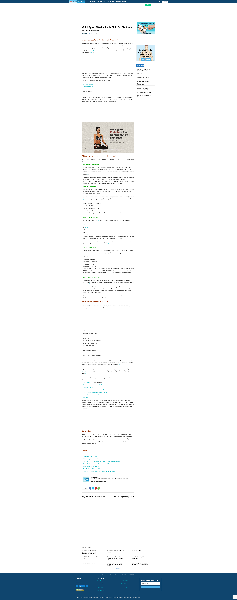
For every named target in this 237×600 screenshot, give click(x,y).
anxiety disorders (95, 394)
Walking (86, 224)
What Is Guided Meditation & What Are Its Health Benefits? (98, 464)
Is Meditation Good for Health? (91, 466)
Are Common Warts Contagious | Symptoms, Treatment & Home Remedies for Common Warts (90, 552)
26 (101, 384)
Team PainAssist (97, 33)
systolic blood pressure (101, 360)
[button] (159, 1)
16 (89, 283)
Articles (84, 33)
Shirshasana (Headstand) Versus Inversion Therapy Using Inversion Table (115, 558)
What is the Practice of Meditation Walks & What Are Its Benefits (99, 471)
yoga (98, 220)
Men (143, 59)
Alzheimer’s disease (88, 384)
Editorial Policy (100, 587)
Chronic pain (86, 397)
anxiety (106, 50)
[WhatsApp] (98, 488)
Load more (118, 568)
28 (103, 389)
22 (85, 371)
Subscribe (150, 586)
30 (102, 404)
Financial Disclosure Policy (126, 583)
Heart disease (86, 382)
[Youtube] (87, 586)
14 (86, 273)
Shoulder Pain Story (136, 550)
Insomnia (85, 389)
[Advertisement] (108, 16)
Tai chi (86, 227)
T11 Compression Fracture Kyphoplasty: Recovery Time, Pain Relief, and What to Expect (143, 88)
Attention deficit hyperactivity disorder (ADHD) (95, 392)
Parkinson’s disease (88, 387)
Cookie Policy (124, 587)
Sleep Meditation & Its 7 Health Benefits (93, 468)
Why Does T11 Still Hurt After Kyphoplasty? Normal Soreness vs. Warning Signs (143, 83)
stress (100, 50)
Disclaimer (130, 595)
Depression (86, 394)
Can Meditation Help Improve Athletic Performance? (96, 454)
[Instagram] (80, 586)
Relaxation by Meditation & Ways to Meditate (94, 459)
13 (108, 243)
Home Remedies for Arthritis (88, 563)
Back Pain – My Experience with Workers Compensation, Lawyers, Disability (115, 564)
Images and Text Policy (102, 584)
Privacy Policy (100, 580)
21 (83, 371)
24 (85, 373)
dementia (98, 384)
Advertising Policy (125, 580)
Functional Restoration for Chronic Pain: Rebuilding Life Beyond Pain (143, 77)
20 (82, 371)
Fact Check (148, 4)
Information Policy (101, 590)
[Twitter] (93, 488)
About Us (77, 580)
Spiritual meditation (88, 86)
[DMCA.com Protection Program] (80, 590)
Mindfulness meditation (89, 84)
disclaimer (93, 479)
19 (119, 364)
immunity (95, 50)
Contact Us (78, 582)
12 (99, 213)
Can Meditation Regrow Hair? (90, 456)
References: (85, 447)
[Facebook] (90, 488)
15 (87, 273)
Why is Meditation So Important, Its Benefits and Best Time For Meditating (102, 461)
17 (103, 292)
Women (148, 59)
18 (107, 360)
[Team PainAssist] (86, 479)
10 (83, 199)
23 (86, 371)
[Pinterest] (96, 488)
